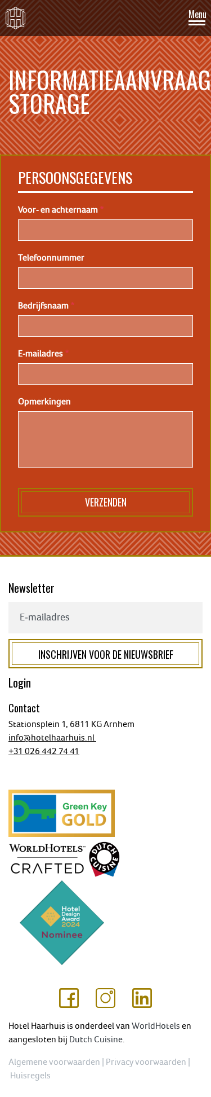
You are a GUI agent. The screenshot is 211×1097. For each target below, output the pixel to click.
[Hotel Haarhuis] (15, 18)
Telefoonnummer (51, 258)
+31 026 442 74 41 (43, 751)
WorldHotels (156, 1026)
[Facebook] (69, 998)
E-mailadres (40, 354)
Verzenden (106, 502)
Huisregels (31, 1075)
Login (19, 682)
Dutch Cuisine (96, 1039)
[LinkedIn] (142, 998)
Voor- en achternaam (58, 210)
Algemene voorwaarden (54, 1062)
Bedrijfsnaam (43, 306)
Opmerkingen (44, 401)
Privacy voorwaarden (146, 1062)
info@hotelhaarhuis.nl (52, 738)
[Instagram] (105, 998)
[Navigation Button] (196, 19)
